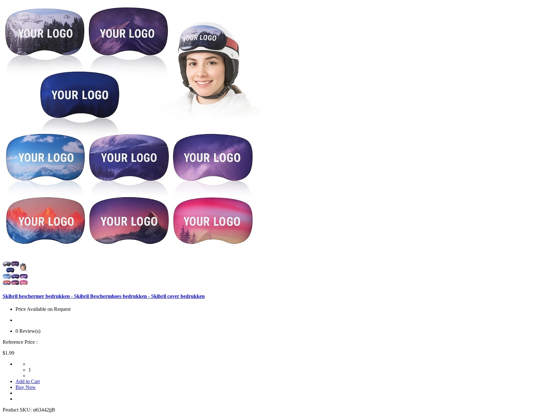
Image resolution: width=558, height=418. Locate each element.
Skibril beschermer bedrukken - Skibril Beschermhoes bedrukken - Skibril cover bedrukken (104, 296)
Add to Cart (28, 381)
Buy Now (26, 387)
